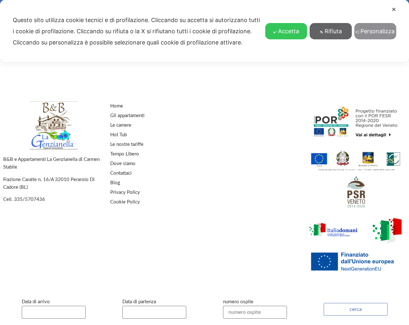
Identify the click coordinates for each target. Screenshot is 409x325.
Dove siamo (122, 163)
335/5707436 (29, 199)
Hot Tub (118, 134)
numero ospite (238, 301)
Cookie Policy (125, 202)
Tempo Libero (124, 154)
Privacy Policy (125, 192)
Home (116, 106)
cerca (356, 309)
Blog (115, 182)
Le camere (120, 125)
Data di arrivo (36, 301)
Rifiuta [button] (333, 31)
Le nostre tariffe (126, 144)
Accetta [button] (288, 31)
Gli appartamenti (127, 115)
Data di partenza (139, 301)
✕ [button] (393, 9)
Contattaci (121, 173)
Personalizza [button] (377, 31)
